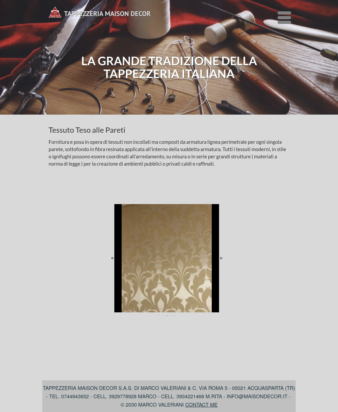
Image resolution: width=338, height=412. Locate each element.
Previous (112, 258)
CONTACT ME (201, 404)
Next (221, 258)
